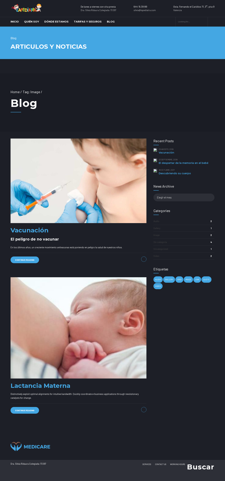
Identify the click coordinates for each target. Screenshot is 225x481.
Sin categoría (160, 242)
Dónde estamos (56, 21)
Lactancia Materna (40, 385)
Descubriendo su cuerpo (175, 173)
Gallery (156, 228)
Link (197, 279)
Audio (156, 221)
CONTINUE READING (24, 260)
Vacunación (30, 230)
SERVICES (147, 464)
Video (156, 256)
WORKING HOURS (177, 464)
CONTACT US (160, 464)
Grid (179, 279)
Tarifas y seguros (88, 21)
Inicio (15, 21)
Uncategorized (160, 249)
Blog (111, 21)
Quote (206, 279)
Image (156, 235)
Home (15, 92)
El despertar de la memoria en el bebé (183, 163)
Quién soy (31, 21)
